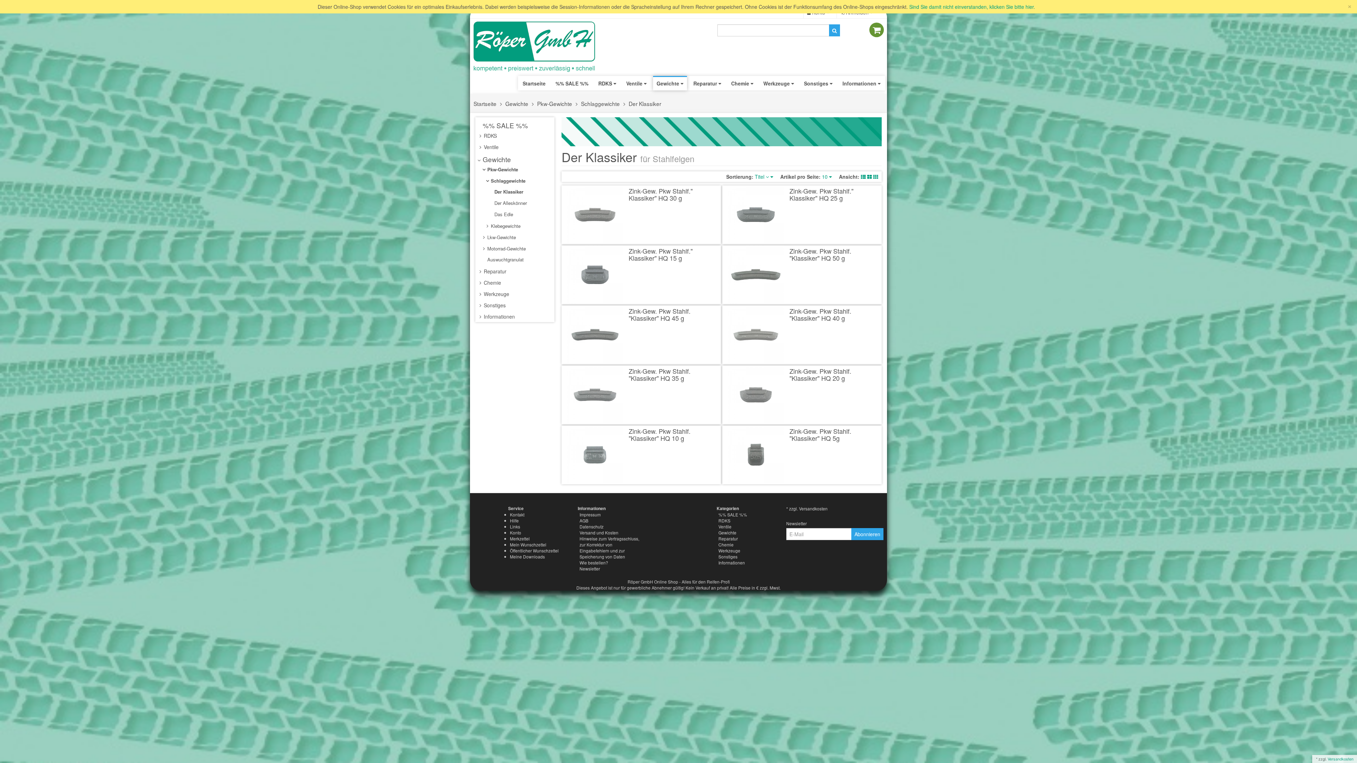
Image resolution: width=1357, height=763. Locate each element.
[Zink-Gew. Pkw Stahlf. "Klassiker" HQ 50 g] (756, 275)
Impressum (590, 514)
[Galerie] (875, 176)
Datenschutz (592, 527)
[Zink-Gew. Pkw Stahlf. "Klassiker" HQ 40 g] (756, 335)
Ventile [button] (635, 83)
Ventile (490, 146)
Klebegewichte (505, 226)
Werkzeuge (495, 293)
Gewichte (516, 103)
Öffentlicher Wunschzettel (534, 551)
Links (515, 527)
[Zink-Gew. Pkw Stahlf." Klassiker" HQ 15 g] (595, 275)
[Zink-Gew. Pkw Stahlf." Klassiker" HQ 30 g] (595, 215)
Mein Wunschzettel (528, 545)
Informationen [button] (860, 83)
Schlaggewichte (600, 103)
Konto (515, 533)
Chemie (491, 282)
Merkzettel (520, 539)
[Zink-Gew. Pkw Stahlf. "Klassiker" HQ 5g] (756, 455)
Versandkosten (1340, 759)
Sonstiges (494, 305)
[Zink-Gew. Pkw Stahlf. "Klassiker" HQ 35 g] (595, 395)
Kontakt (517, 514)
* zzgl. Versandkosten (807, 508)
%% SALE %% (504, 125)
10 (825, 176)
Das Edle (503, 214)
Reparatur (494, 271)
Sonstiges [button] (817, 83)
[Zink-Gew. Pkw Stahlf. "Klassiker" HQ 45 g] (595, 335)
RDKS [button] (605, 83)
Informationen (498, 316)
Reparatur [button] (705, 83)
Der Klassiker (645, 103)
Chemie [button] (741, 83)
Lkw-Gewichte (501, 237)
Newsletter (590, 569)
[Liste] (863, 176)
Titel (760, 176)
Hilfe (514, 520)
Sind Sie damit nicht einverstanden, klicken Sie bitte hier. (972, 6)
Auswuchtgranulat (505, 259)
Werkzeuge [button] (777, 83)
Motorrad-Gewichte (506, 248)
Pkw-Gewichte (554, 103)
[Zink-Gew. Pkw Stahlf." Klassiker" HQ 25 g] (756, 215)
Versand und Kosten (599, 533)
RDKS (489, 135)
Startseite (534, 83)
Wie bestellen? (594, 563)
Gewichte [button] (669, 83)
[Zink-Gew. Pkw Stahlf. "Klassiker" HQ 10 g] (595, 455)
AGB (584, 520)
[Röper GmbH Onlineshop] (539, 47)
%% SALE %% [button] (572, 83)
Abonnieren (867, 534)
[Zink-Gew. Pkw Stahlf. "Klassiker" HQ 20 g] (756, 395)
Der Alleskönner (510, 203)
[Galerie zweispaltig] (869, 176)
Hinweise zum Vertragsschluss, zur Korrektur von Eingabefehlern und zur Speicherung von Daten (609, 548)
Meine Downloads (527, 557)
